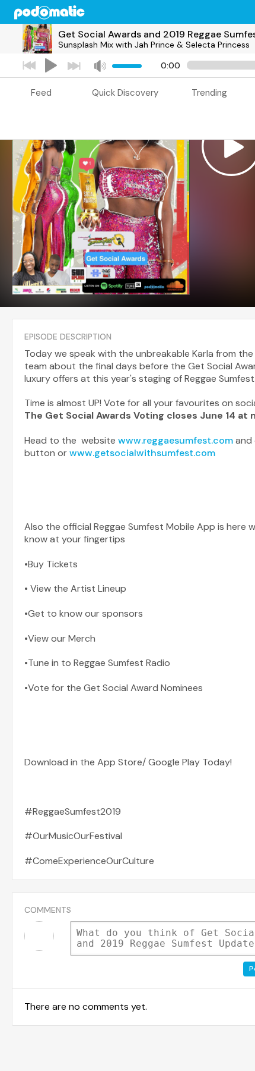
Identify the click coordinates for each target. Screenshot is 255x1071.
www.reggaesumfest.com (175, 440)
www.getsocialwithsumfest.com (142, 453)
